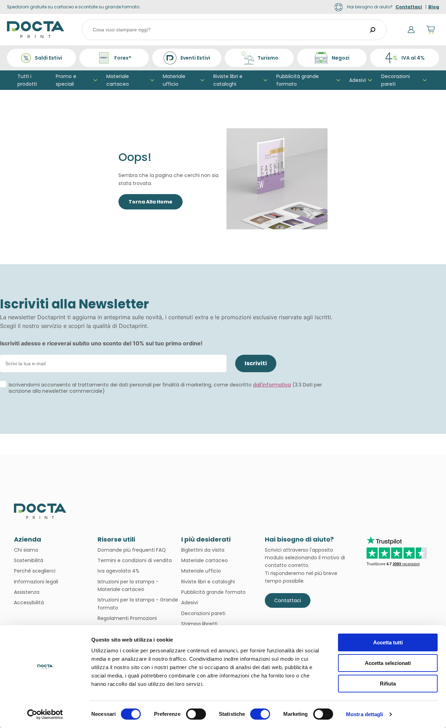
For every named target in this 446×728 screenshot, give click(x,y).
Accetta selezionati (388, 663)
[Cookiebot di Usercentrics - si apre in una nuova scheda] (45, 714)
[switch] (196, 714)
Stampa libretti (199, 623)
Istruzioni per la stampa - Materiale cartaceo (128, 585)
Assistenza (26, 592)
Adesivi (357, 80)
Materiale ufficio (174, 80)
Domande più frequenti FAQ (132, 549)
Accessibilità (29, 602)
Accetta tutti (388, 642)
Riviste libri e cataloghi (228, 80)
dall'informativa (272, 384)
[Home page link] (35, 29)
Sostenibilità (28, 560)
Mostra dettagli (364, 714)
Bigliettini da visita (202, 549)
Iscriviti (256, 363)
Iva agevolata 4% (118, 570)
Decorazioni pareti (395, 80)
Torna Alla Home (150, 201)
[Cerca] (373, 30)
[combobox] (234, 29)
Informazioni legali (36, 581)
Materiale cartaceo (117, 80)
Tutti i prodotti (27, 80)
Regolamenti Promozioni (127, 618)
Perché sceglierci (34, 570)
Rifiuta (388, 684)
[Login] (411, 29)
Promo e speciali (66, 80)
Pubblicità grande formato (297, 80)
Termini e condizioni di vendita (135, 560)
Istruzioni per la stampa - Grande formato (138, 603)
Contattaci (287, 600)
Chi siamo (26, 549)
